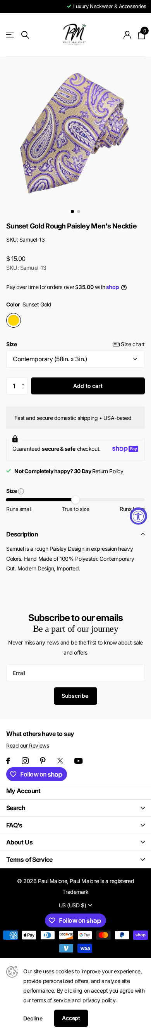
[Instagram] (25, 760)
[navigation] (72, 211)
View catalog (10, 35)
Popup (21, 490)
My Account (23, 791)
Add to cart (87, 385)
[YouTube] (78, 761)
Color (28, 304)
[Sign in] (128, 34)
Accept (71, 1018)
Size (75, 344)
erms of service (52, 1000)
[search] (25, 35)
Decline (33, 1018)
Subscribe (76, 695)
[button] (25, 380)
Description (22, 534)
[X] (60, 760)
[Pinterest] (43, 760)
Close (75, 808)
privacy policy (98, 1000)
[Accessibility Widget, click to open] (138, 516)
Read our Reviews (27, 745)
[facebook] (8, 761)
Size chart (133, 344)
